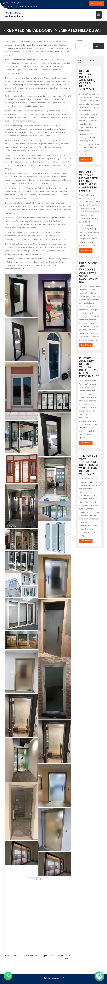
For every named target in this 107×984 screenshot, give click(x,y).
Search (79, 41)
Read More (86, 159)
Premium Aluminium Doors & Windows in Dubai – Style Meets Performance (89, 367)
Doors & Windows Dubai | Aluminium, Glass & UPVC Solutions (87, 80)
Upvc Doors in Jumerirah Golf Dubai (57, 957)
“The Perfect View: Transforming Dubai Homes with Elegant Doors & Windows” (90, 465)
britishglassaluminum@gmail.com (21, 6)
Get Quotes (96, 3)
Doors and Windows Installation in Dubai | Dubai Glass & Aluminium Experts (88, 181)
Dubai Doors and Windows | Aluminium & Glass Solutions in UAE (88, 272)
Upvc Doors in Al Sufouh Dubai (22, 955)
